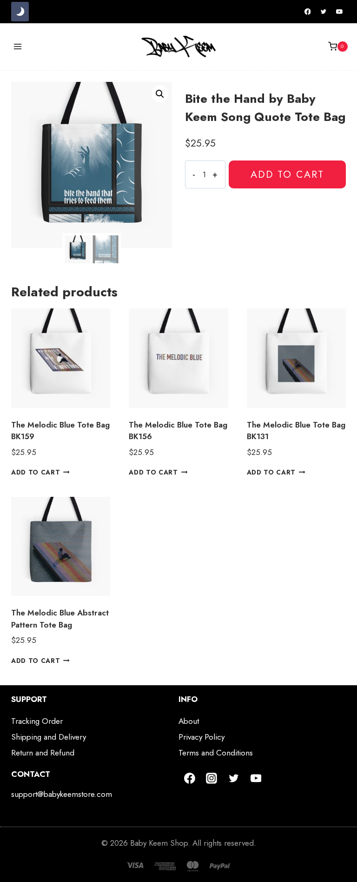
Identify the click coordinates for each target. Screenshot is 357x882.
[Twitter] (323, 11)
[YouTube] (339, 11)
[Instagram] (212, 778)
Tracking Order (37, 721)
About (188, 721)
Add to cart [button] (35, 472)
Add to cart (287, 174)
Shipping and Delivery (48, 736)
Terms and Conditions (215, 752)
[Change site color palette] (20, 11)
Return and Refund (42, 752)
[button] (160, 94)
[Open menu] (17, 46)
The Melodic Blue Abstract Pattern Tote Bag (60, 618)
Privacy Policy (201, 736)
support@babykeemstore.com (61, 794)
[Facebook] (307, 11)
